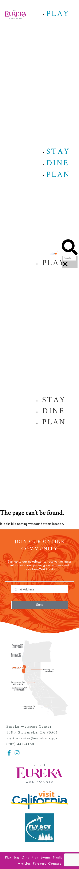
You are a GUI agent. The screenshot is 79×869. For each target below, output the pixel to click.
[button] (70, 247)
